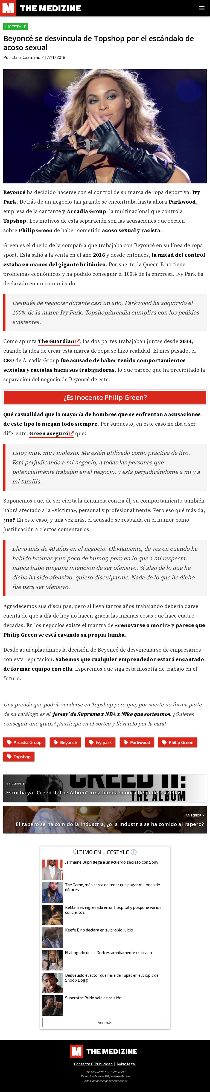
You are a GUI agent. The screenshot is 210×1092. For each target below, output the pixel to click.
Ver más (105, 1022)
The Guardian (56, 341)
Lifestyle (15, 26)
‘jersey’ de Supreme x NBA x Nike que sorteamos (111, 714)
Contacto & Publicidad (93, 1063)
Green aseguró (48, 433)
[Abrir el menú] (202, 8)
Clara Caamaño (25, 57)
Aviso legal (126, 1063)
